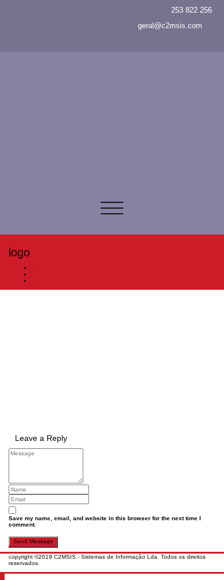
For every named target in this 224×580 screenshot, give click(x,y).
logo (37, 281)
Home (39, 268)
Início (39, 274)
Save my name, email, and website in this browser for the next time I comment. (105, 521)
